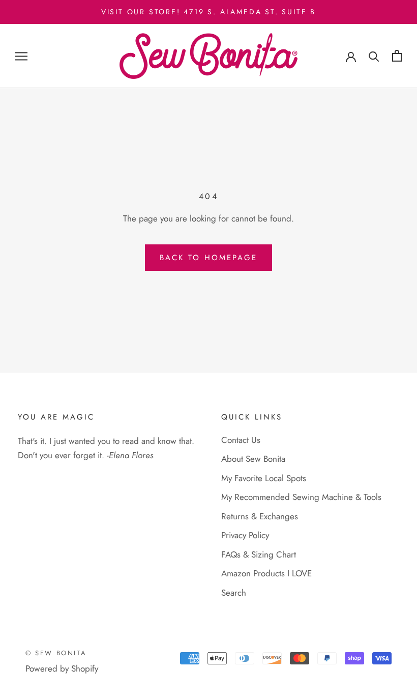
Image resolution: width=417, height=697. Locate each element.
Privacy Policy (245, 535)
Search (233, 593)
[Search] (374, 55)
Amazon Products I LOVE (266, 573)
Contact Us (240, 440)
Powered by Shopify (61, 668)
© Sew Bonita (55, 653)
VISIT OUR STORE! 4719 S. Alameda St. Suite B (208, 12)
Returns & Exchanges (259, 516)
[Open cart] (397, 56)
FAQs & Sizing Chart (258, 554)
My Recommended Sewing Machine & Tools (301, 497)
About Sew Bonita (253, 459)
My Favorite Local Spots (263, 478)
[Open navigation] (21, 56)
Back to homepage (208, 257)
